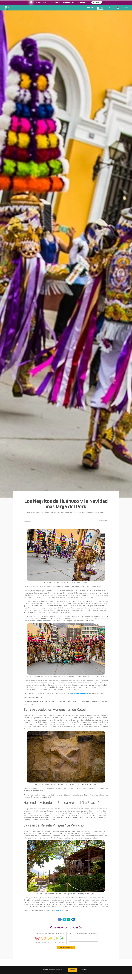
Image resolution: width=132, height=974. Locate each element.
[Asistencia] (113, 8)
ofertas (58, 910)
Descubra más (59, 969)
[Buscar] (108, 8)
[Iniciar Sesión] (122, 8)
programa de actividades (79, 693)
